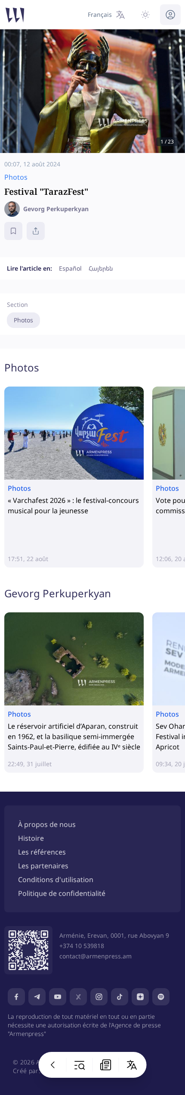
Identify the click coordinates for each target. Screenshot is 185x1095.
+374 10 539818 (81, 946)
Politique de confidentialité (61, 893)
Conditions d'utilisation (55, 879)
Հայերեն (101, 268)
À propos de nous (47, 824)
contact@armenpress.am (95, 956)
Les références (42, 852)
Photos (23, 320)
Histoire (31, 838)
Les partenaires (43, 865)
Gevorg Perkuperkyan (57, 593)
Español (70, 268)
